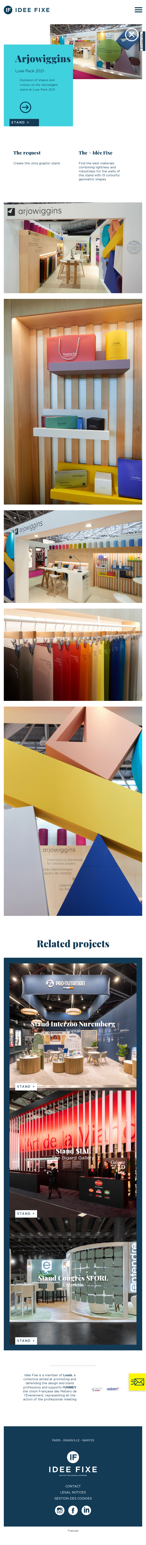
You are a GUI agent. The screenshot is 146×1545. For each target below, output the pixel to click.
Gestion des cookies (73, 1498)
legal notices (73, 1492)
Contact (73, 1486)
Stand (24, 1086)
